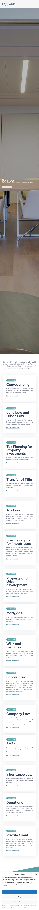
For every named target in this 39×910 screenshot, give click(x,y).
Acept (20, 892)
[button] (36, 874)
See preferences (19, 902)
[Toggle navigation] (31, 4)
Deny (19, 897)
